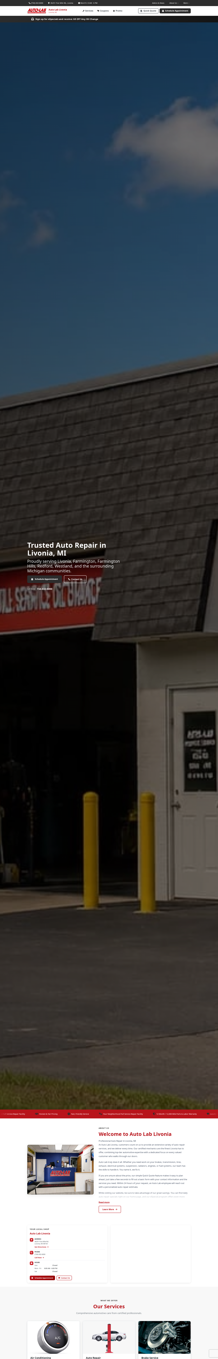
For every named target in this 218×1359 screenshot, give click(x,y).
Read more (104, 1202)
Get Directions (41, 1247)
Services (89, 10)
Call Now (38, 1257)
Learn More (108, 1209)
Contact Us (76, 579)
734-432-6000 (44, 589)
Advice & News (158, 3)
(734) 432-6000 (37, 3)
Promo (119, 10)
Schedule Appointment (176, 10)
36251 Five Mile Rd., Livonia (61, 3)
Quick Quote (149, 10)
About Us (173, 3)
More (185, 3)
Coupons (104, 10)
